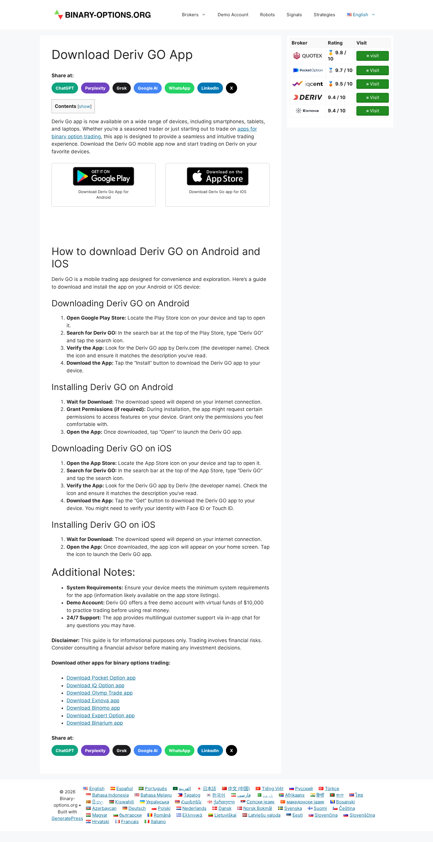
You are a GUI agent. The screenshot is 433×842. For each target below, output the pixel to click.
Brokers (190, 14)
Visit (372, 70)
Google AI (148, 88)
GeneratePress (67, 818)
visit (372, 55)
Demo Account (233, 14)
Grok (122, 88)
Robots (267, 14)
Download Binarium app (95, 723)
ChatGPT (65, 88)
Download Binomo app (93, 708)
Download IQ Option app (95, 685)
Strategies (324, 14)
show (84, 106)
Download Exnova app (93, 700)
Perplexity (95, 88)
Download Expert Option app (101, 715)
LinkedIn (210, 88)
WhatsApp (179, 88)
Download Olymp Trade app (100, 693)
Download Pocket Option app (101, 678)
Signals (294, 14)
